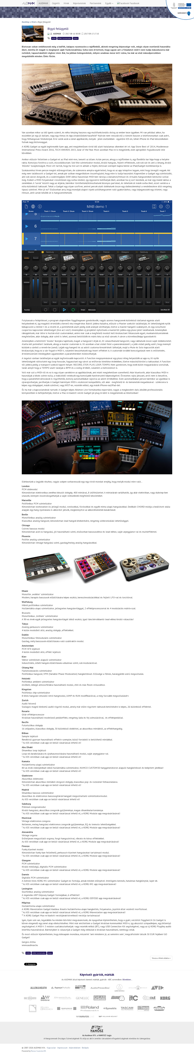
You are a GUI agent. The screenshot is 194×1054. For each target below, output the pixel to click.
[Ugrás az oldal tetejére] (188, 1048)
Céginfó (56, 3)
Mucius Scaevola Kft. (38, 1051)
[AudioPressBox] (100, 987)
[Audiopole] (80, 987)
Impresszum (62, 1047)
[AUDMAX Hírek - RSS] (49, 33)
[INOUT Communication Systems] (149, 997)
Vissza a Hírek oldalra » (161, 958)
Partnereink (95, 3)
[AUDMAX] (28, 3)
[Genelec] (82, 997)
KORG (54, 38)
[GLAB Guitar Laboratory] (100, 997)
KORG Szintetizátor (64, 38)
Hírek (66, 3)
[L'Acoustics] (32, 1008)
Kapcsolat (51, 1047)
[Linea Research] (47, 1008)
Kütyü (76, 38)
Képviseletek (79, 3)
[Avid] (158, 987)
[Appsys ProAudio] (60, 987)
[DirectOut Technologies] (63, 997)
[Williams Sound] (108, 1016)
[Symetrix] (109, 1008)
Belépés (85, 1047)
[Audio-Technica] (119, 987)
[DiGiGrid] (45, 997)
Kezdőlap (25, 22)
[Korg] (165, 997)
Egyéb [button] (108, 3)
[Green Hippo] (118, 997)
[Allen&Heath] (39, 987)
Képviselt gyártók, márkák (97, 974)
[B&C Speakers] (30, 997)
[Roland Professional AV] (90, 1008)
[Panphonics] (66, 1008)
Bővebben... (127, 979)
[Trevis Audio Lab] (143, 1008)
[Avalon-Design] (138, 987)
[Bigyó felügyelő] (33, 33)
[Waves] (85, 1016)
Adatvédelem (74, 1047)
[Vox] (159, 1008)
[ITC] (133, 997)
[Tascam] (127, 1008)
